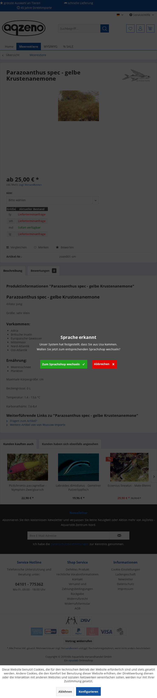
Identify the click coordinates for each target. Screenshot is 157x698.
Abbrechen (101, 364)
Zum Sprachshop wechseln (61, 364)
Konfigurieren (88, 691)
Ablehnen (65, 691)
